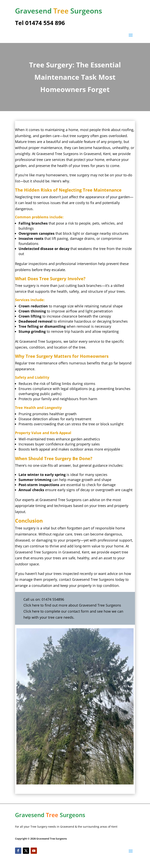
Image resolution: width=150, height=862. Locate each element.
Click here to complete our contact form (56, 611)
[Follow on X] (26, 851)
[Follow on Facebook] (18, 851)
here (35, 605)
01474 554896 (53, 599)
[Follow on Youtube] (34, 851)
